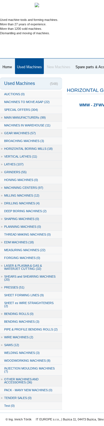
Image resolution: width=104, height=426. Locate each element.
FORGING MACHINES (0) (22, 257)
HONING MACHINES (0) (21, 180)
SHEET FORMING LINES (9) (24, 295)
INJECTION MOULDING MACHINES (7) (29, 370)
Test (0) (9, 405)
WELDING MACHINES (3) (22, 352)
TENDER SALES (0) (16, 398)
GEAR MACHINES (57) (18, 133)
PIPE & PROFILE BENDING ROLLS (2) (31, 329)
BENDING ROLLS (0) (17, 313)
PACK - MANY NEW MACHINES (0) (28, 390)
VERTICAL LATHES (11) (19, 156)
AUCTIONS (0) (14, 94)
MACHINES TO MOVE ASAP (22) (27, 102)
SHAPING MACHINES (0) (20, 219)
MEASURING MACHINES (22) (24, 250)
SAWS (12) (10, 345)
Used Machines (29, 67)
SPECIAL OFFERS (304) (21, 109)
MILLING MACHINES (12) (20, 195)
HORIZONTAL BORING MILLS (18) (27, 148)
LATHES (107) (12, 164)
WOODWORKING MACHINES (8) (27, 360)
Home (7, 67)
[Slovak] (48, 15)
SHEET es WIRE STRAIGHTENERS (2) (29, 304)
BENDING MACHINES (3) (21, 321)
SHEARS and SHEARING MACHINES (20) (28, 278)
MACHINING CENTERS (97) (22, 187)
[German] (80, 15)
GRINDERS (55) (14, 172)
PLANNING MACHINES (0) (21, 226)
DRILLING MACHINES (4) (20, 203)
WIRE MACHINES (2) (17, 337)
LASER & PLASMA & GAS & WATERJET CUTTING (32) (21, 267)
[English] (96, 15)
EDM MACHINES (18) (17, 242)
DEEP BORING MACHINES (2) (25, 211)
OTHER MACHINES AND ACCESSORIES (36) (20, 381)
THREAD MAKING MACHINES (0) (27, 234)
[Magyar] (64, 15)
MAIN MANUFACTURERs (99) (23, 117)
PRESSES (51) (12, 287)
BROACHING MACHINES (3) (24, 141)
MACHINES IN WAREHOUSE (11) (27, 125)
